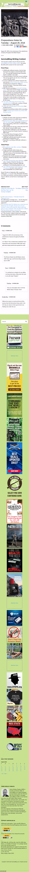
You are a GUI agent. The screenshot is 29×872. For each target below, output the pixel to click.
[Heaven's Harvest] (14, 511)
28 (9, 770)
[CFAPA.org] (14, 680)
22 (13, 769)
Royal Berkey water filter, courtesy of (13, 147)
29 (13, 770)
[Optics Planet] (14, 747)
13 (5, 767)
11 (24, 766)
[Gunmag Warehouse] (14, 560)
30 (17, 770)
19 (1, 769)
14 (9, 767)
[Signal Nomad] (14, 585)
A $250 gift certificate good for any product (13, 106)
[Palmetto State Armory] (14, 458)
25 (24, 769)
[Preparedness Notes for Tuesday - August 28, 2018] (14, 23)
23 (17, 769)
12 (1, 767)
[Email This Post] (16, 46)
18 (24, 767)
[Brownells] (14, 377)
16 (17, 767)
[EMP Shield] (14, 618)
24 (20, 769)
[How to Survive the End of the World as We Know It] (14, 405)
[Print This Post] (14, 46)
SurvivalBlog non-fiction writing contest (10, 63)
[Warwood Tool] (14, 713)
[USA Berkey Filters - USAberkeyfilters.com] (14, 651)
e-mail (8, 173)
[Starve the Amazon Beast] (14, 634)
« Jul (2, 773)
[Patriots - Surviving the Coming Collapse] (14, 536)
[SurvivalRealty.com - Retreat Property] (14, 337)
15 (13, 767)
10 (20, 766)
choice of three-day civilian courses (18, 82)
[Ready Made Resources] (14, 429)
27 (5, 770)
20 (5, 769)
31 (20, 770)
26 (1, 770)
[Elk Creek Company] (14, 487)
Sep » (5, 773)
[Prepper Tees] (14, 697)
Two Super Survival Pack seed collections (13, 160)
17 (20, 767)
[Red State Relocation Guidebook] (14, 730)
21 (9, 769)
